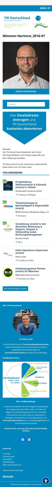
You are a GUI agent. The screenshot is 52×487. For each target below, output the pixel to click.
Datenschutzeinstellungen (13, 470)
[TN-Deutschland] (26, 21)
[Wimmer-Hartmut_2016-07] (26, 87)
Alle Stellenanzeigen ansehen (15, 289)
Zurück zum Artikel (26, 91)
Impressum (27, 484)
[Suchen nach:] (26, 104)
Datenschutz (37, 484)
